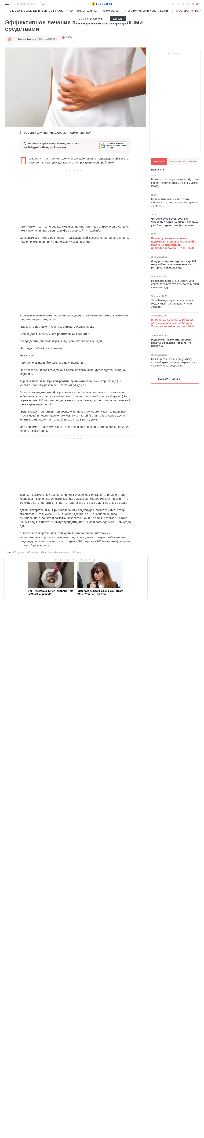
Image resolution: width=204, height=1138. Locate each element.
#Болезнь (46, 552)
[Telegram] (178, 3)
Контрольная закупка (83, 11)
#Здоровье (19, 552)
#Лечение (33, 552)
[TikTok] (197, 3)
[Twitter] (188, 4)
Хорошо (117, 19)
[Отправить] (43, 3)
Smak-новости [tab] (177, 162)
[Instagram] (192, 3)
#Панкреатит (62, 552)
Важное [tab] (192, 162)
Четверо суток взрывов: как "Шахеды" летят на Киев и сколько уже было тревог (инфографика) (174, 222)
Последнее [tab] (159, 162)
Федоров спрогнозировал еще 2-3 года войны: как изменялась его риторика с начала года (173, 264)
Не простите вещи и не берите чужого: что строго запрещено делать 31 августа (174, 202)
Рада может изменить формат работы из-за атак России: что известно (171, 343)
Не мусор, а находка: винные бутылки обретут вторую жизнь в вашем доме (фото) (175, 183)
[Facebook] (168, 3)
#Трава (77, 552)
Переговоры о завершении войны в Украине (35, 11)
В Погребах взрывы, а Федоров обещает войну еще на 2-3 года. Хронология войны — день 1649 (172, 323)
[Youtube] (183, 3)
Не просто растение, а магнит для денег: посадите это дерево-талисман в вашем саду (175, 284)
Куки (100, 18)
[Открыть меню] (7, 4)
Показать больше (169, 379)
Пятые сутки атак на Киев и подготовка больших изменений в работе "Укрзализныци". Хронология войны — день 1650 (173, 243)
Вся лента (157, 169)
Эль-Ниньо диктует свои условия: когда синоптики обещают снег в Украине (172, 303)
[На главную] (102, 4)
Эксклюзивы (111, 11)
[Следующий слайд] (201, 11)
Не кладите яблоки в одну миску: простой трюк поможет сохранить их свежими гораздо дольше (174, 362)
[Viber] (173, 4)
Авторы (184, 11)
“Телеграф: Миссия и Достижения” (147, 11)
